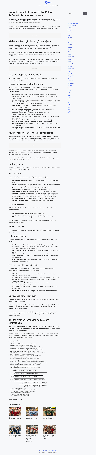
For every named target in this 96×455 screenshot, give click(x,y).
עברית (69, 90)
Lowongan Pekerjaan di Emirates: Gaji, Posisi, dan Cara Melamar (29, 346)
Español (70, 40)
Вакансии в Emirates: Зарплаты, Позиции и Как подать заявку (26, 380)
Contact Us (53, 5)
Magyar (70, 54)
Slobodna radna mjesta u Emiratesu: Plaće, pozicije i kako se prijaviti (26, 357)
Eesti (69, 35)
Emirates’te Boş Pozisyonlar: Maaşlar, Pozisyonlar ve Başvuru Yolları (26, 376)
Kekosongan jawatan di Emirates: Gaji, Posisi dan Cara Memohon (29, 348)
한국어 (69, 112)
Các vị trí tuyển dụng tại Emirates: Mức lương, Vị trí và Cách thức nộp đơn (28, 374)
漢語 (69, 109)
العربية (69, 95)
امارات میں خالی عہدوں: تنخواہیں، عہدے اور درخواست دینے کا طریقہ (31, 383)
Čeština (70, 28)
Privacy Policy (45, 5)
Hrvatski (70, 44)
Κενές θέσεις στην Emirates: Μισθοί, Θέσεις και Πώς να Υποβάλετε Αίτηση (29, 377)
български (71, 83)
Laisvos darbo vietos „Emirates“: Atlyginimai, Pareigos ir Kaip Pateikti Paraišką (28, 361)
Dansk (69, 30)
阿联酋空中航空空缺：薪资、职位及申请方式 (21, 392)
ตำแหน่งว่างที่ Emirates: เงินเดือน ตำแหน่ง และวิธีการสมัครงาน (25, 389)
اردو (69, 92)
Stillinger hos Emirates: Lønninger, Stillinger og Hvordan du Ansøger (26, 351)
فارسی (69, 97)
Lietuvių (70, 52)
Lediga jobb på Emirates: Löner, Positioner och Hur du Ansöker (26, 373)
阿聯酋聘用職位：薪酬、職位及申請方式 (21, 394)
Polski (69, 61)
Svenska (70, 73)
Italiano (70, 47)
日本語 (69, 104)
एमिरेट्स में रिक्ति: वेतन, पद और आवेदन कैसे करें (19, 388)
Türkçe (69, 78)
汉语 (69, 107)
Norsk (69, 59)
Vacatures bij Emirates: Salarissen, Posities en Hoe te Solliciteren (27, 364)
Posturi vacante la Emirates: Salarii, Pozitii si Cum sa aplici (24, 370)
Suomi (10, 399)
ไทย (69, 102)
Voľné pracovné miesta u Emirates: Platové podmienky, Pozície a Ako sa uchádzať (31, 371)
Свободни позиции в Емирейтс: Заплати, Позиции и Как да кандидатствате (29, 379)
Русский (70, 85)
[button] (58, 6)
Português (71, 64)
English (70, 37)
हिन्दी (69, 100)
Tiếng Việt (70, 76)
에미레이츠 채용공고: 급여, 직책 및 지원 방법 (21, 395)
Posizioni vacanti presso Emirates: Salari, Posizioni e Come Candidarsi (26, 358)
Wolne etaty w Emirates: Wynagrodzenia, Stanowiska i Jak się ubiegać (26, 367)
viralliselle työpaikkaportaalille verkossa (48, 245)
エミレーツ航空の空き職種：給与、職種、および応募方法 (24, 391)
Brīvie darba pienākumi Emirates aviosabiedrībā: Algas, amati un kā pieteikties (28, 360)
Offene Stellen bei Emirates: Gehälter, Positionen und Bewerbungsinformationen (29, 352)
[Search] (85, 13)
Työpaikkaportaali (17, 399)
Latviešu (70, 49)
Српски (70, 88)
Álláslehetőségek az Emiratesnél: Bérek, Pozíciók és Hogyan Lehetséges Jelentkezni (30, 363)
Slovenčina (71, 68)
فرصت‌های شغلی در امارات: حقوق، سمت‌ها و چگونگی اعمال (32, 386)
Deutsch (70, 32)
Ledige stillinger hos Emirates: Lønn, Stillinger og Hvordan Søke (24, 366)
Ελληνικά (70, 80)
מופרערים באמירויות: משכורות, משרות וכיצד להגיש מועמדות (32, 382)
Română (70, 66)
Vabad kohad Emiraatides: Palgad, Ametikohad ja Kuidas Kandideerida (25, 354)
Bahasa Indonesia (73, 23)
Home (39, 5)
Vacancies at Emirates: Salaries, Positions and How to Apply (24, 343)
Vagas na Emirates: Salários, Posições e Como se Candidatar (26, 369)
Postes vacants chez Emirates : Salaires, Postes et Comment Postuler (27, 355)
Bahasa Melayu (72, 25)
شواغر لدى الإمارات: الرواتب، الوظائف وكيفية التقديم (33, 385)
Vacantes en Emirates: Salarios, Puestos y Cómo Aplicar (24, 345)
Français (70, 42)
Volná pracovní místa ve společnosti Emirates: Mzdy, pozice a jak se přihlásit (28, 349)
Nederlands (71, 56)
